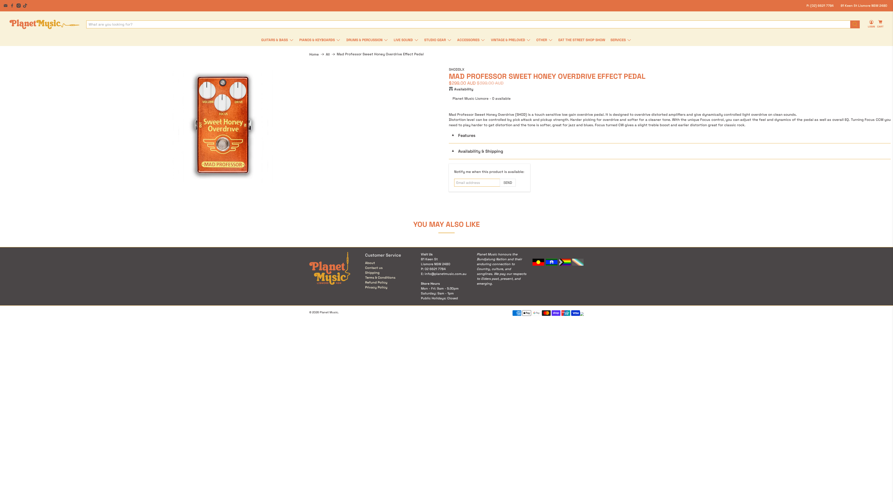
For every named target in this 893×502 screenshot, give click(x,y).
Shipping (372, 273)
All (328, 54)
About (370, 263)
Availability (463, 89)
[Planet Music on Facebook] (12, 5)
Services (618, 40)
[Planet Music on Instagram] (19, 5)
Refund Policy (376, 282)
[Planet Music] (44, 24)
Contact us (374, 268)
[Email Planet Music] (5, 5)
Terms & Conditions (380, 277)
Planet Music (329, 312)
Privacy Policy (376, 287)
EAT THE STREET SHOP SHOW (581, 40)
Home (314, 54)
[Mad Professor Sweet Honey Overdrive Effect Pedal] (223, 125)
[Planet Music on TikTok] (25, 5)
